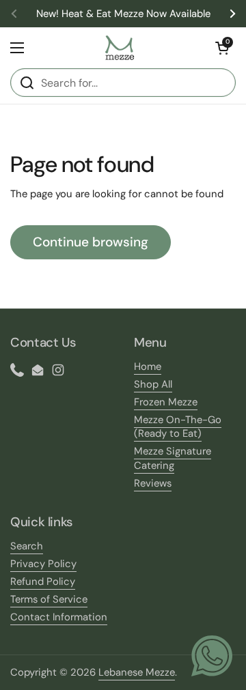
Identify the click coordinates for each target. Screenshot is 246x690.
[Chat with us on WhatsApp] (211, 655)
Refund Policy (42, 581)
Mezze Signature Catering (172, 458)
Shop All (153, 384)
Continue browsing (90, 241)
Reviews (153, 483)
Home (147, 366)
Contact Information (58, 617)
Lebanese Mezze (136, 672)
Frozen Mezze (165, 402)
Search (26, 546)
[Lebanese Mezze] (119, 47)
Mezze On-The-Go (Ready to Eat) (177, 427)
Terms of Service (48, 599)
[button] (222, 47)
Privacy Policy (43, 564)
